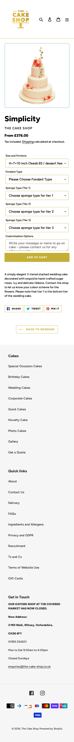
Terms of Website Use (23, 567)
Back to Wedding (40, 329)
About (12, 481)
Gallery (13, 441)
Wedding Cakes (19, 388)
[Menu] (67, 19)
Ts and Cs (15, 557)
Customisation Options (19, 236)
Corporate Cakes (20, 398)
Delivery (14, 503)
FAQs (12, 514)
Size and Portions (16, 155)
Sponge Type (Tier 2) (18, 203)
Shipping (28, 141)
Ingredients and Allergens (26, 524)
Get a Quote (16, 452)
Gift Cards (15, 578)
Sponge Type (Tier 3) (18, 220)
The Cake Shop (30, 728)
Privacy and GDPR (21, 535)
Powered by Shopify (50, 728)
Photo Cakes (17, 431)
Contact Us (16, 492)
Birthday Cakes (18, 377)
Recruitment (16, 546)
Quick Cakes (17, 409)
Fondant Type (14, 171)
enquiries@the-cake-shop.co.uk (29, 666)
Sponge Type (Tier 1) (18, 187)
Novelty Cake (18, 420)
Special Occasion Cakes (25, 366)
